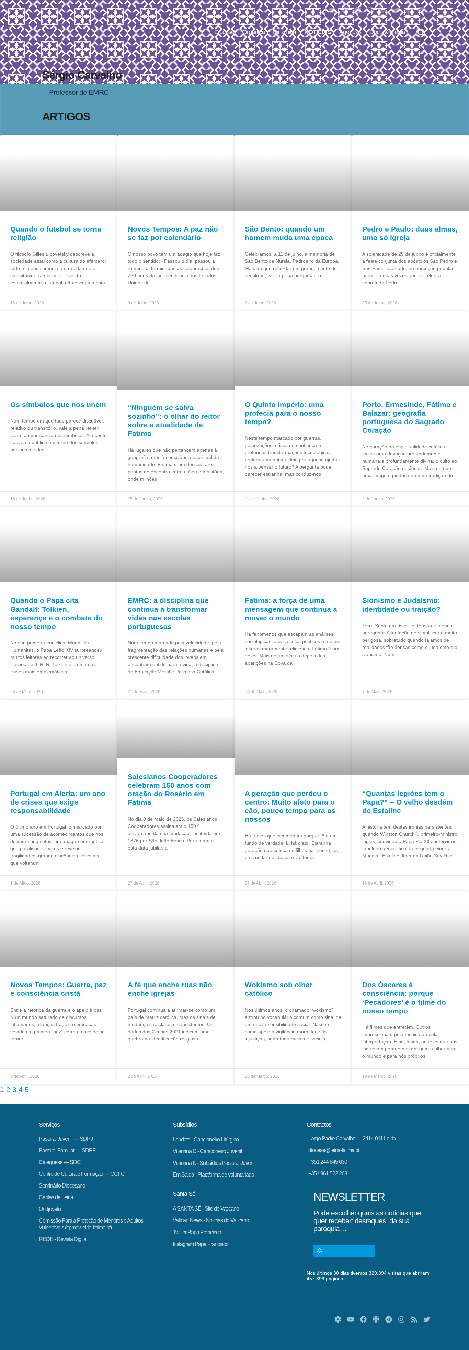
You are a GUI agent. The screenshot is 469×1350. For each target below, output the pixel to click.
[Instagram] (370, 10)
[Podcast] (408, 10)
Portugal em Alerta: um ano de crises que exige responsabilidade (57, 801)
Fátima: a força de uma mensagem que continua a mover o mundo (291, 608)
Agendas (350, 32)
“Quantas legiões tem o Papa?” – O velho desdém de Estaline (407, 801)
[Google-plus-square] (421, 10)
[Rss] (383, 10)
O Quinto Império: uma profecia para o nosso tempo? (284, 413)
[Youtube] (332, 10)
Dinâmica (284, 32)
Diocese (224, 32)
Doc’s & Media (387, 32)
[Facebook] (345, 10)
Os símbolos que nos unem (58, 404)
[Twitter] (395, 10)
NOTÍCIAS (317, 32)
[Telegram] (357, 10)
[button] (421, 33)
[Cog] (337, 1319)
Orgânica (253, 32)
